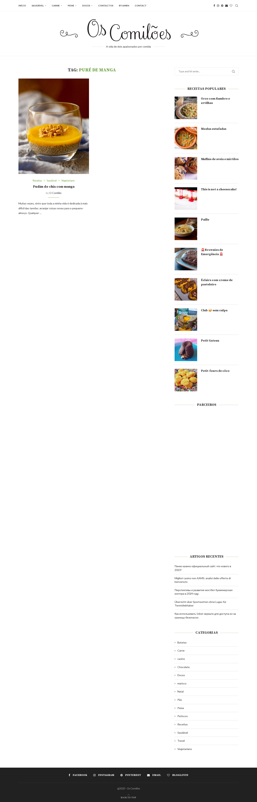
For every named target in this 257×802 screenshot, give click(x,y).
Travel (181, 740)
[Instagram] (218, 5)
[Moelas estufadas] (186, 138)
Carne (56, 5)
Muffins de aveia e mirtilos (220, 159)
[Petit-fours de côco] (186, 380)
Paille (205, 219)
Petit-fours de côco (215, 371)
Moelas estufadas (213, 129)
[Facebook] (214, 5)
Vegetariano (184, 749)
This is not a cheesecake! (219, 189)
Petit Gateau (210, 340)
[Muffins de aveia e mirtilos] (186, 168)
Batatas (182, 642)
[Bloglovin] (231, 5)
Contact (141, 5)
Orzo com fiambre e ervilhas (215, 101)
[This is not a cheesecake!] (186, 198)
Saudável (38, 5)
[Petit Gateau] (186, 350)
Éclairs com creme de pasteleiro (217, 282)
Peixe (71, 5)
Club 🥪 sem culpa (214, 310)
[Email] (226, 5)
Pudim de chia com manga (54, 186)
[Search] (237, 5)
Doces (86, 5)
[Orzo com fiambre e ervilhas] (186, 108)
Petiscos (182, 716)
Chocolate (183, 667)
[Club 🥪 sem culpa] (186, 319)
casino (181, 658)
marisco (181, 683)
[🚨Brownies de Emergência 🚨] (186, 259)
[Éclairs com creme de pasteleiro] (186, 289)
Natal (180, 691)
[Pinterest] (222, 5)
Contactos (105, 5)
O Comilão (55, 192)
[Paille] (186, 229)
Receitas (182, 724)
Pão (179, 699)
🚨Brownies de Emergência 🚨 (212, 252)
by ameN (124, 5)
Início (22, 5)
